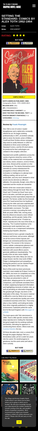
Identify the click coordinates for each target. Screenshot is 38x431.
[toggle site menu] (33, 5)
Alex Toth (14, 26)
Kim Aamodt (15, 29)
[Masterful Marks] (28, 371)
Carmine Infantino (9, 329)
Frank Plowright (19, 125)
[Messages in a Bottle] (10, 371)
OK (19, 422)
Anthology (16, 118)
